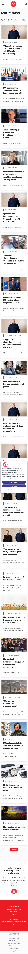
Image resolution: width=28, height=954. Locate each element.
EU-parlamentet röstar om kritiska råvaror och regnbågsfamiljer (13, 745)
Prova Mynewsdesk (14, 943)
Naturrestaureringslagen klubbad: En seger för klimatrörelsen (14, 619)
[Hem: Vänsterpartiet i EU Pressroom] (13, 4)
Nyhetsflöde (14, 948)
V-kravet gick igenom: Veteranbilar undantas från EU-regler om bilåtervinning (12, 50)
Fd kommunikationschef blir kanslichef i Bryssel (13, 578)
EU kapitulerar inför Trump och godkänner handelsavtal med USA (12, 90)
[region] (14, 477)
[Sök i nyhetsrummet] (26, 4)
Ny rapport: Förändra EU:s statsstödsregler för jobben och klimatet (13, 300)
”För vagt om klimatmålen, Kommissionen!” (10, 703)
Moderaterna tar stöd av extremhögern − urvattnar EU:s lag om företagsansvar (13, 176)
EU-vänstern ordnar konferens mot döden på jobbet (13, 384)
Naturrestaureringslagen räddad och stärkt (14, 828)
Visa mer (14, 849)
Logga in (14, 951)
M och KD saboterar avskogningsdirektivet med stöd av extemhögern (13, 427)
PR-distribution (14, 941)
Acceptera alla (14, 486)
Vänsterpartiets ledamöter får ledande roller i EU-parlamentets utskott (13, 511)
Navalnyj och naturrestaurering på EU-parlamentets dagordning (13, 663)
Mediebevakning (14, 938)
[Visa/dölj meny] (2, 4)
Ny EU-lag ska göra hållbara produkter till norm (12, 787)
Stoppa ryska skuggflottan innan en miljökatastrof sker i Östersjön (12, 343)
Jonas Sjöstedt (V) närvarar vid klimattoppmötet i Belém (11, 134)
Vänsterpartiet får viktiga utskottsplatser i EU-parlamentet (13, 551)
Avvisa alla (14, 482)
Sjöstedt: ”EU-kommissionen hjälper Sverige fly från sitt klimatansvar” (12, 217)
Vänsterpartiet (14, 919)
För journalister (14, 946)
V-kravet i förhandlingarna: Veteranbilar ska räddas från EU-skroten (13, 259)
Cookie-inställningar (14, 489)
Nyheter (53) (5, 20)
